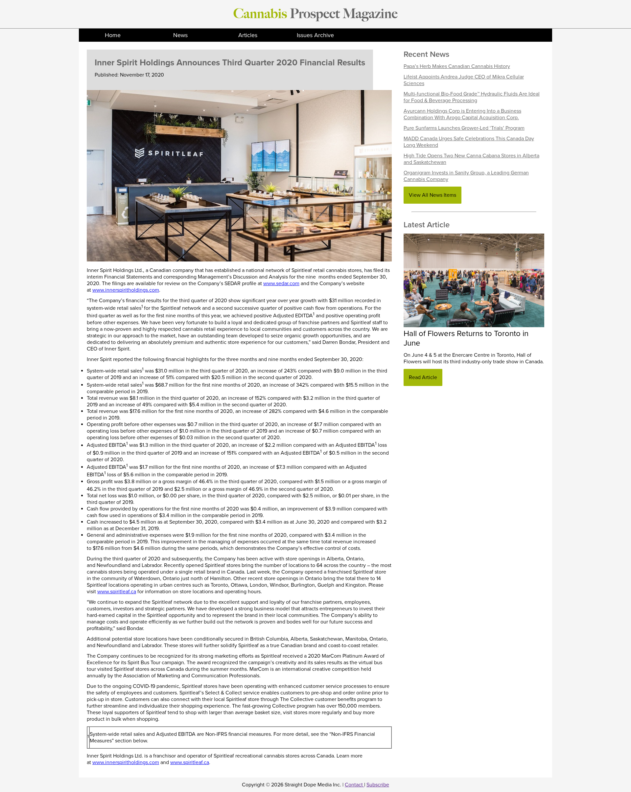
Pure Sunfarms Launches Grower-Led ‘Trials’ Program (464, 128)
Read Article (423, 377)
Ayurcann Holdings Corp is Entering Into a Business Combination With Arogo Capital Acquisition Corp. (462, 114)
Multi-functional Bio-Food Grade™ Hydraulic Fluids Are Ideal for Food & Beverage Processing (472, 97)
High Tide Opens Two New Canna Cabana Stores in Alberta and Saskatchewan (471, 159)
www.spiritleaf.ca (116, 591)
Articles (247, 35)
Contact (354, 784)
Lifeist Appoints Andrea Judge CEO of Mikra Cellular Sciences (464, 80)
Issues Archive (315, 35)
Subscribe (377, 784)
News (180, 35)
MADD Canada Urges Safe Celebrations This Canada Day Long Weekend (469, 141)
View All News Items (432, 195)
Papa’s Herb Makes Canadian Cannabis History (457, 66)
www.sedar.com (281, 283)
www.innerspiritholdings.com (125, 290)
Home (113, 35)
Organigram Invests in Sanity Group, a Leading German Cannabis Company (466, 176)
